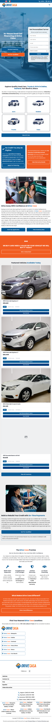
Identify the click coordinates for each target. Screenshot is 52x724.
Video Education (7, 687)
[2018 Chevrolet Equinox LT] (26, 342)
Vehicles (4, 676)
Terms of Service (41, 721)
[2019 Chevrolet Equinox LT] (26, 290)
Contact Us (5, 679)
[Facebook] (29, 671)
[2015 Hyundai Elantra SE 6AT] (26, 445)
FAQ (3, 682)
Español (4, 684)
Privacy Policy (40, 56)
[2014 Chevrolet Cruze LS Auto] (26, 393)
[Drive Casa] (9, 5)
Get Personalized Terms (26, 310)
